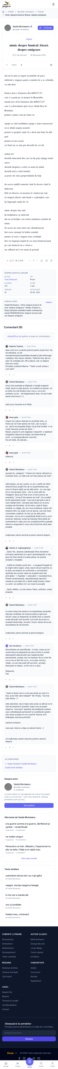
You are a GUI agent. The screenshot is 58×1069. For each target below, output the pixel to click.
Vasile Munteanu (10, 279)
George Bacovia (38, 944)
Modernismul (7, 948)
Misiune (5, 996)
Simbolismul (7, 944)
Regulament (36, 981)
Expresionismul (8, 952)
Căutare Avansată (10, 972)
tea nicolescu (15, 646)
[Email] (38, 1058)
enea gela (13, 417)
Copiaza (49, 302)
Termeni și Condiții (10, 1001)
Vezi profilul (29, 805)
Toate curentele (9, 956)
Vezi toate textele (29, 858)
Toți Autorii (7, 976)
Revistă (34, 976)
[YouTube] (34, 1058)
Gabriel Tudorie (16, 346)
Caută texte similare (14, 767)
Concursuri (35, 972)
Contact (5, 1009)
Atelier (11, 11)
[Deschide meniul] (53, 4)
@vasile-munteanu (26, 11)
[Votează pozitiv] (30, 260)
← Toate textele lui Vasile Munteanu (20, 764)
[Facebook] (19, 1058)
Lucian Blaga (36, 948)
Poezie (41, 11)
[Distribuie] (46, 260)
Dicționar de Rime (10, 968)
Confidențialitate (9, 1005)
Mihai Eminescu (37, 939)
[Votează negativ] (37, 260)
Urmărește (48, 28)
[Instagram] (24, 1058)
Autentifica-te (14, 336)
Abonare (29, 1039)
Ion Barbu (35, 956)
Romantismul (7, 939)
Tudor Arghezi (37, 952)
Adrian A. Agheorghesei (20, 548)
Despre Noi (7, 992)
